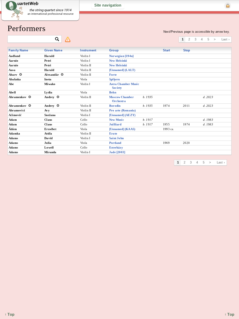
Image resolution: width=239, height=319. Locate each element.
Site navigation (108, 5)
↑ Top (229, 314)
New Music (116, 119)
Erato (113, 133)
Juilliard (115, 124)
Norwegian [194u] (121, 56)
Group (114, 50)
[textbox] (32, 39)
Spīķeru (114, 79)
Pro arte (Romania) (122, 110)
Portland (115, 143)
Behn (112, 92)
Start (166, 50)
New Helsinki (118, 60)
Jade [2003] (117, 152)
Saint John (116, 138)
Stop (186, 50)
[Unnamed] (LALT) (122, 70)
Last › (225, 39)
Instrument (88, 50)
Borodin (114, 105)
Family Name (18, 50)
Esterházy (116, 147)
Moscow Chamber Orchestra (121, 99)
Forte (113, 74)
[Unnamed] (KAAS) (122, 129)
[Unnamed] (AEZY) (122, 115)
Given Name (53, 50)
